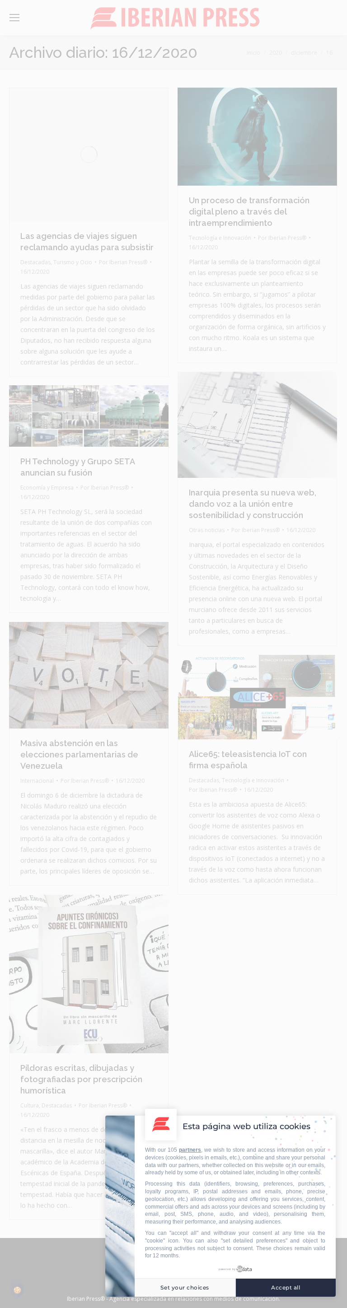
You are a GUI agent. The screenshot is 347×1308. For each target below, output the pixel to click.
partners (190, 1150)
